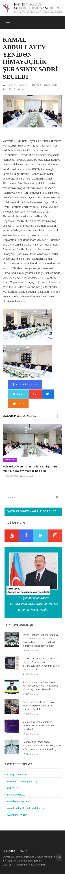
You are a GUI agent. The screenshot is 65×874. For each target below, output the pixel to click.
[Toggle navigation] (8, 22)
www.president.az (17, 774)
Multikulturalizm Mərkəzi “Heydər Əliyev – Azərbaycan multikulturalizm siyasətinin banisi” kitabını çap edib (41, 664)
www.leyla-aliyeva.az (18, 801)
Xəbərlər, (13, 85)
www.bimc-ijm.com (17, 814)
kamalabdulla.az (16, 794)
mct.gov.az (13, 788)
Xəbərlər (23, 85)
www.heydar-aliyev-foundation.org (26, 808)
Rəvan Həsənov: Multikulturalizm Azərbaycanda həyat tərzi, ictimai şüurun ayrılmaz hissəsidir (40, 685)
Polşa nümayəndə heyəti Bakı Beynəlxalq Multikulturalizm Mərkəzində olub (39, 705)
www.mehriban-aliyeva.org (22, 781)
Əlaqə (23, 851)
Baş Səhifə (9, 851)
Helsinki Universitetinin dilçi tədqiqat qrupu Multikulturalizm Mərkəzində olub (31, 469)
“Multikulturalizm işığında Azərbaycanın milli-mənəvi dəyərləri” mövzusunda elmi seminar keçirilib (42, 745)
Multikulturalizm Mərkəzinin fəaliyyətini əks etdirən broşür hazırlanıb (39, 725)
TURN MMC (13, 864)
